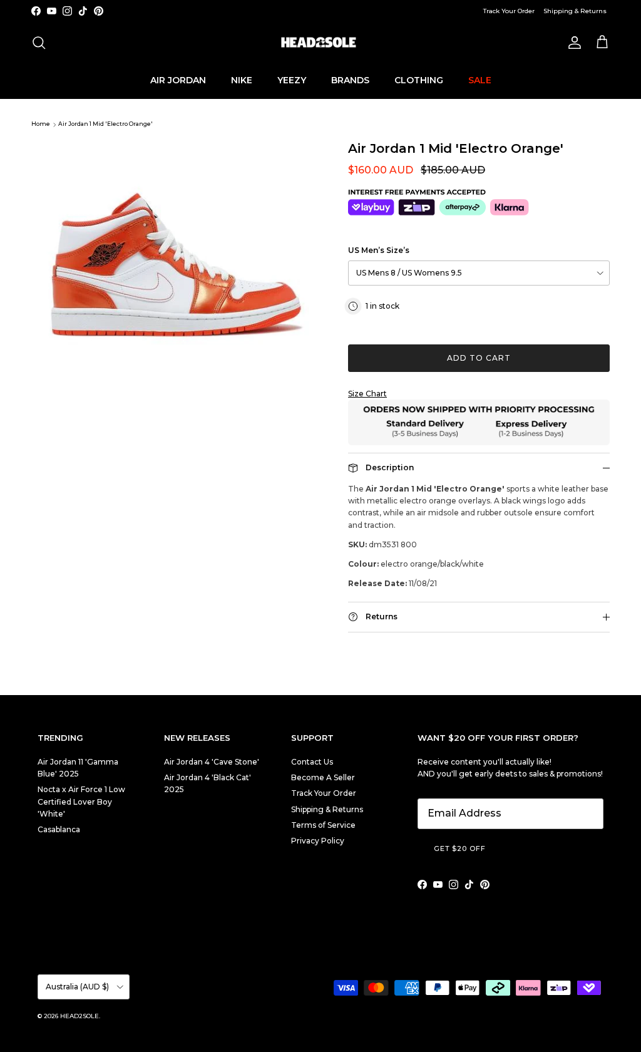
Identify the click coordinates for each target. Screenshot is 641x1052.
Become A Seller (323, 777)
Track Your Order (509, 11)
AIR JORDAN (178, 80)
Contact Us (312, 761)
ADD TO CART (479, 358)
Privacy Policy (317, 840)
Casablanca (59, 829)
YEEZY (291, 80)
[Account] (572, 42)
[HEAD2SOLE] (320, 42)
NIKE (241, 80)
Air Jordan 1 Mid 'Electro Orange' (105, 124)
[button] (479, 394)
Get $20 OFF (460, 848)
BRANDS (350, 80)
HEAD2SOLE (79, 1016)
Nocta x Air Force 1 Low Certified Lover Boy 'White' (81, 801)
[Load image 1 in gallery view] (175, 244)
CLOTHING (418, 80)
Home (40, 124)
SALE (479, 80)
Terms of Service (323, 825)
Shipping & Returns (575, 11)
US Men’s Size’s (378, 250)
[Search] (38, 42)
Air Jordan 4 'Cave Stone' (211, 761)
